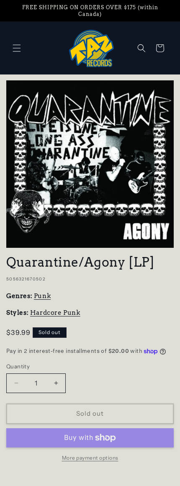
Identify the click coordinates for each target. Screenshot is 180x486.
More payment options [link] (90, 458)
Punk (42, 296)
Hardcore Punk (55, 312)
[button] (17, 48)
